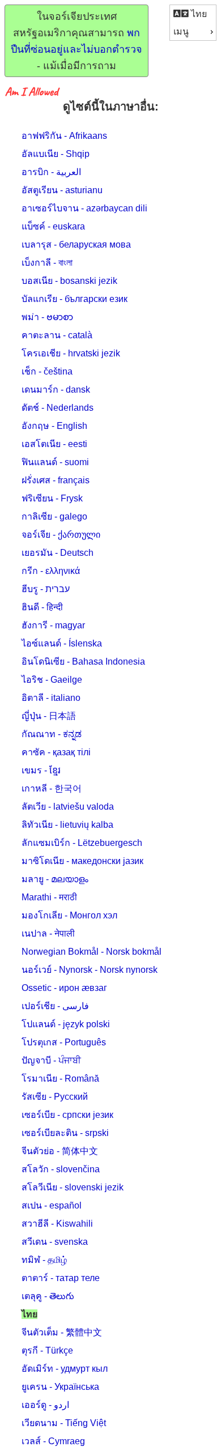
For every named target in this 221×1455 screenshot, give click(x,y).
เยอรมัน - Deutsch (58, 553)
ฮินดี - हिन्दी (42, 607)
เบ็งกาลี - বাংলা (47, 262)
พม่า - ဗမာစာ (47, 317)
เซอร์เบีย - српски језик (67, 1115)
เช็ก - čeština (47, 371)
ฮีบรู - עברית (46, 589)
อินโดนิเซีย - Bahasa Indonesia (83, 661)
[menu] (192, 23)
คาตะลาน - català (57, 335)
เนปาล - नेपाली (48, 933)
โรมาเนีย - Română (60, 1078)
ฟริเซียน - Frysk (52, 498)
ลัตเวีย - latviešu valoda (68, 806)
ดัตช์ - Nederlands (58, 407)
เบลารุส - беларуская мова (76, 244)
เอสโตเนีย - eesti (54, 444)
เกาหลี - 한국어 (52, 788)
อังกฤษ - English (54, 426)
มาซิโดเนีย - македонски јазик (82, 861)
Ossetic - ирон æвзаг (64, 988)
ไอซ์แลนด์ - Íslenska (62, 643)
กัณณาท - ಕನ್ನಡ (52, 734)
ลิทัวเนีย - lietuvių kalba (67, 824)
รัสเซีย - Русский (55, 1096)
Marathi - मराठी (49, 897)
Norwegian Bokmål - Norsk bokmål (92, 951)
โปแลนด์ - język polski (66, 1024)
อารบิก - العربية (51, 172)
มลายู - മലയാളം (55, 879)
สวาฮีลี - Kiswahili (57, 1223)
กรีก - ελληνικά (51, 571)
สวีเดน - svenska (55, 1241)
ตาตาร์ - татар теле (61, 1278)
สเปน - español (52, 1205)
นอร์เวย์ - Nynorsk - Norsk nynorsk (90, 970)
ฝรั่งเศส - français (56, 480)
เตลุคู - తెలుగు (48, 1296)
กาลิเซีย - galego (54, 516)
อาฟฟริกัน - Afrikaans (64, 136)
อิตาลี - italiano (51, 698)
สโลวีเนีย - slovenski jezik (73, 1187)
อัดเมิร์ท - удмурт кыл (65, 1368)
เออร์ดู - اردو (45, 1405)
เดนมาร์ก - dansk (56, 389)
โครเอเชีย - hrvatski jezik (71, 353)
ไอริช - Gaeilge (52, 679)
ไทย (198, 14)
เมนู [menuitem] (181, 31)
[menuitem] (193, 14)
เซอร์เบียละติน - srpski (65, 1133)
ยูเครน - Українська (60, 1387)
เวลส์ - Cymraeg (53, 1441)
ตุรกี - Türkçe (47, 1350)
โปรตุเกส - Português (64, 1042)
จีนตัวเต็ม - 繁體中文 (62, 1332)
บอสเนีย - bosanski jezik (69, 281)
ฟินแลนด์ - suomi (55, 462)
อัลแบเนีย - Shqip (56, 154)
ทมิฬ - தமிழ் (44, 1260)
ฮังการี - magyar (53, 625)
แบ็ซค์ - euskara (53, 226)
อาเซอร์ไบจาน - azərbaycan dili (84, 208)
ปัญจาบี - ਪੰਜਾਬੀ (51, 1060)
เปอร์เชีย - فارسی (55, 1006)
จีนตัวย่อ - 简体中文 (60, 1151)
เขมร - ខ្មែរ (41, 770)
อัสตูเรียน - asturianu (62, 190)
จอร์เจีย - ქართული (61, 534)
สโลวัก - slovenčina (61, 1169)
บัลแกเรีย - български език (75, 299)
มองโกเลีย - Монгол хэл (69, 915)
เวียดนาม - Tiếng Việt (64, 1423)
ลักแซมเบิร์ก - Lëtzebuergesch (82, 843)
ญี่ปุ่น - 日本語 (49, 716)
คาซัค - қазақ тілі (56, 752)
